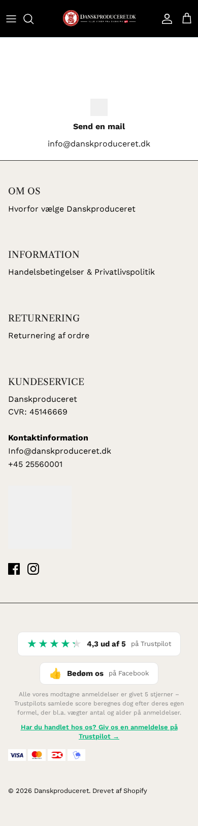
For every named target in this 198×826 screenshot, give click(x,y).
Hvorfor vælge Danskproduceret (72, 209)
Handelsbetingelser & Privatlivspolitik (81, 272)
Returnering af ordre (48, 335)
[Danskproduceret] (99, 18)
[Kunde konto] (164, 19)
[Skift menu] (11, 19)
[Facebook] (14, 569)
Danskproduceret (61, 790)
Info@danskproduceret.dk (59, 451)
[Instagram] (33, 569)
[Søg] (33, 19)
